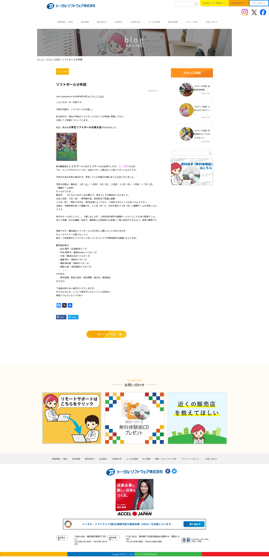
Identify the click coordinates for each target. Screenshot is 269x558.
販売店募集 (173, 21)
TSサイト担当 (97, 96)
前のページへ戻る (106, 334)
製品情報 (85, 21)
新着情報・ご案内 (65, 21)
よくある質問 (154, 21)
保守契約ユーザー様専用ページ (214, 3)
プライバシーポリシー (191, 458)
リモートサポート (259, 3)
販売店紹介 (102, 21)
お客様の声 (135, 21)
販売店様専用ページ (238, 3)
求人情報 (146, 458)
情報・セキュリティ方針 (165, 458)
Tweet (73, 317)
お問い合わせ (211, 21)
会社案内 (118, 21)
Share (62, 317)
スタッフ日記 (192, 21)
